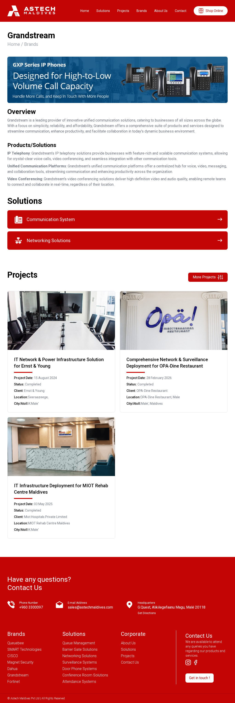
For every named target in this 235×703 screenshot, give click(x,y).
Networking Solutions (79, 656)
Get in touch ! (199, 678)
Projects (123, 11)
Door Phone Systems (79, 669)
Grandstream (17, 675)
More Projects (204, 277)
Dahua (12, 669)
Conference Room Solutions (85, 675)
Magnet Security (20, 662)
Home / (15, 44)
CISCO (12, 656)
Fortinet (13, 681)
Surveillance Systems (79, 662)
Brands (142, 11)
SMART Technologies (24, 649)
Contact (180, 11)
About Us (161, 11)
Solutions (103, 11)
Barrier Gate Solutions (80, 649)
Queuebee (15, 643)
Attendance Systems (79, 681)
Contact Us (130, 662)
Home (84, 11)
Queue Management (78, 643)
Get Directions (147, 613)
